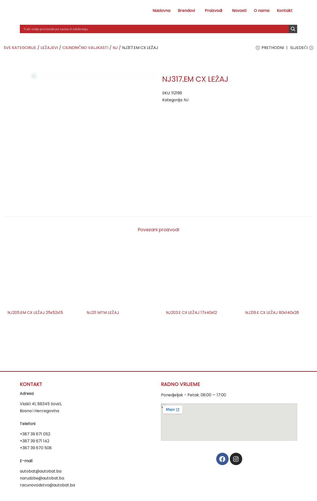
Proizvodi (213, 10)
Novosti (239, 10)
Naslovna (161, 10)
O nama (261, 10)
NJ (115, 47)
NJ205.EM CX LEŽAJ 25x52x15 (35, 312)
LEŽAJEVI (49, 47)
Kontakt (284, 10)
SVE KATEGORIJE (20, 47)
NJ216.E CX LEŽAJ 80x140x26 (272, 312)
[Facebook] (222, 459)
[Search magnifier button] (293, 29)
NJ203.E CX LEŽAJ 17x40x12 (191, 312)
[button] (187, 10)
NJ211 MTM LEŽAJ (103, 312)
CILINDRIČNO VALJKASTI (85, 47)
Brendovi (186, 10)
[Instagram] (236, 459)
